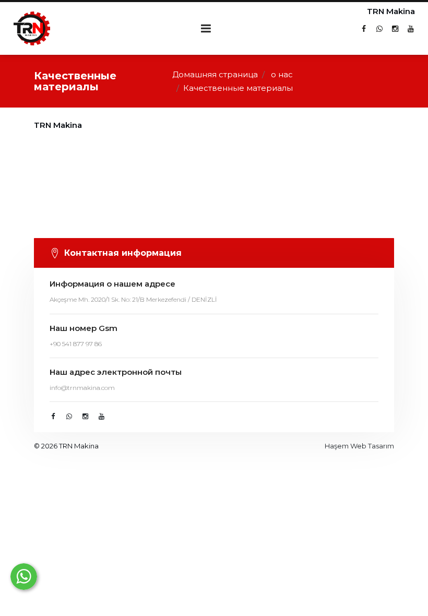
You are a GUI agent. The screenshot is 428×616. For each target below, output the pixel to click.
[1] (206, 28)
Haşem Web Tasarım (359, 446)
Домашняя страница (215, 74)
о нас (282, 74)
